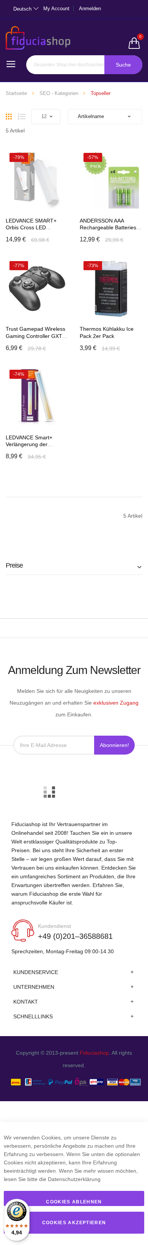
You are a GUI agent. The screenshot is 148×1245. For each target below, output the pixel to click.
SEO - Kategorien (58, 93)
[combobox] (84, 64)
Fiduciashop (94, 1053)
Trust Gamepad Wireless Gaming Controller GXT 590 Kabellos (35, 335)
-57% (92, 157)
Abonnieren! (114, 745)
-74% (18, 374)
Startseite (16, 93)
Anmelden (90, 8)
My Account (56, 8)
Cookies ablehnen (74, 1202)
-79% (18, 157)
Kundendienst (54, 926)
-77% (18, 265)
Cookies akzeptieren (74, 1222)
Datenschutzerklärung (74, 1179)
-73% (92, 265)
